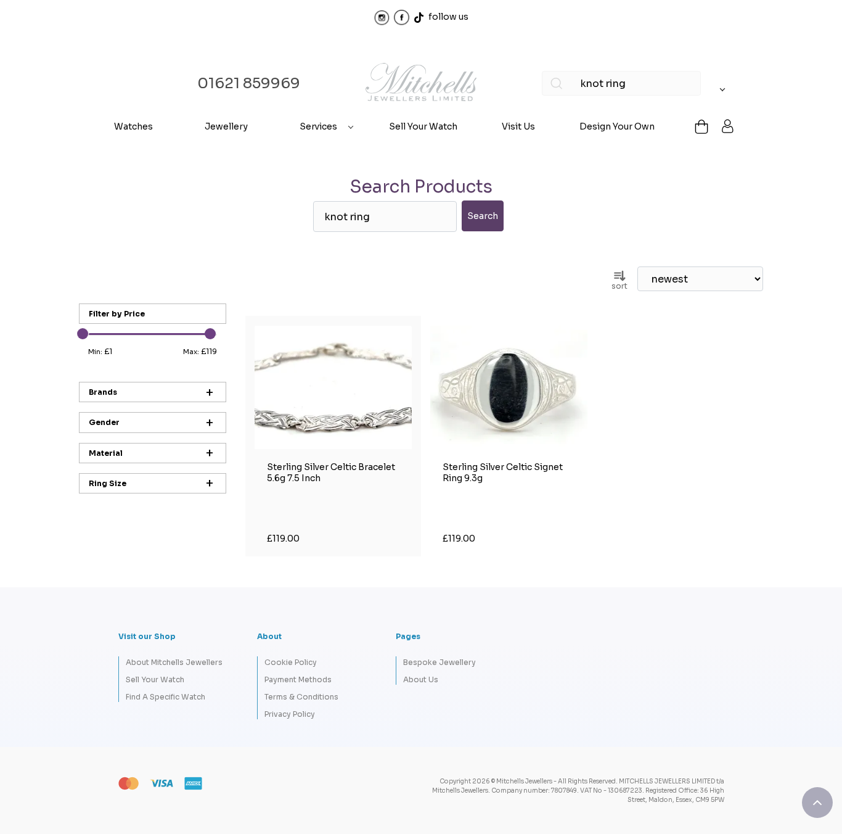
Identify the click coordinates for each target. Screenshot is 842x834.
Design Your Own (617, 126)
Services (318, 126)
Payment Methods (298, 679)
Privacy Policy (289, 714)
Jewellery (226, 126)
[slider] (82, 333)
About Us (420, 679)
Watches (133, 126)
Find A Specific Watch (165, 696)
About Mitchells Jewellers (174, 662)
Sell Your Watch (423, 126)
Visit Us (518, 126)
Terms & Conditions (301, 696)
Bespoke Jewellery (439, 662)
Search (482, 215)
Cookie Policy (290, 662)
